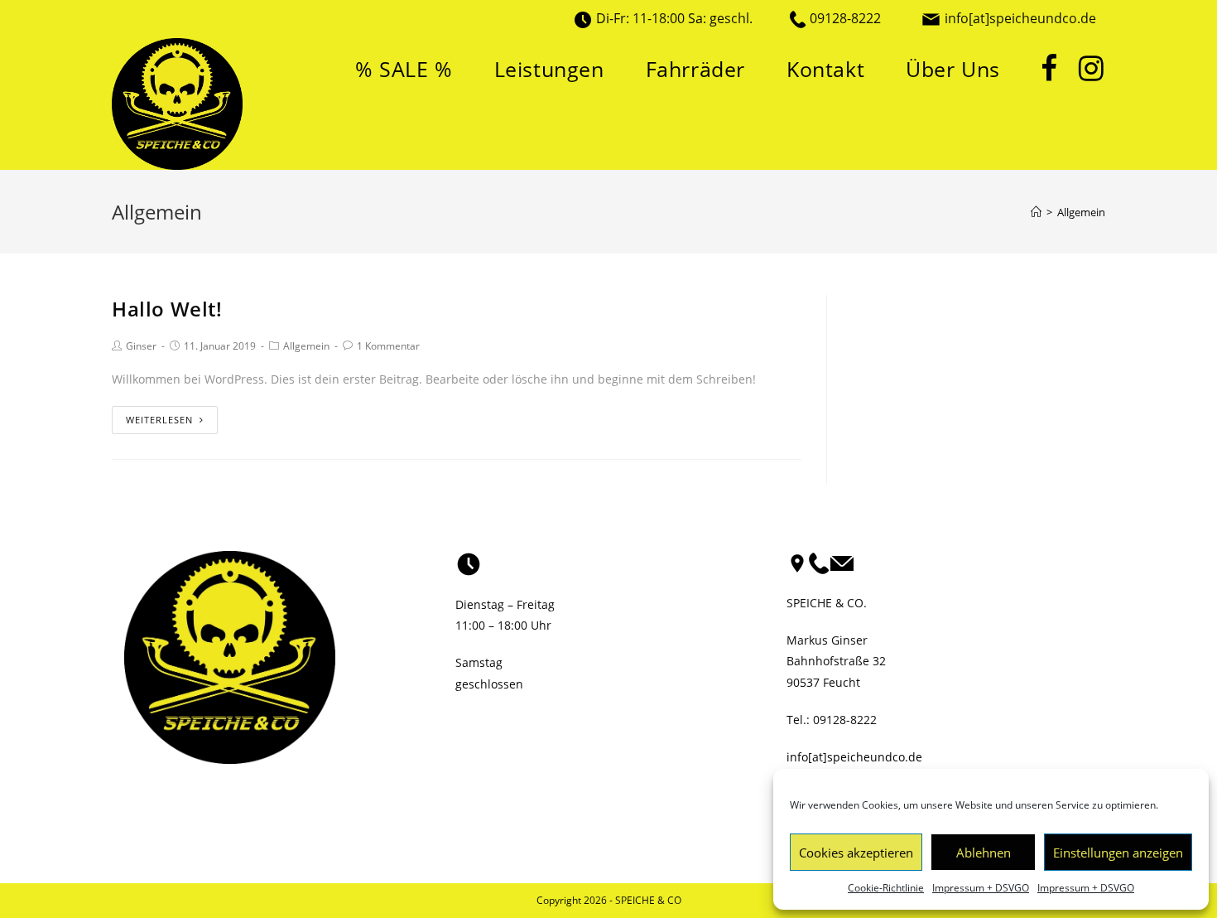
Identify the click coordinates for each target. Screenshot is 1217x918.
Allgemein (306, 346)
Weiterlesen (159, 419)
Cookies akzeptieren (856, 852)
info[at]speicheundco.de (1020, 18)
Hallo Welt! (167, 308)
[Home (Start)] (1036, 212)
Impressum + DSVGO (980, 888)
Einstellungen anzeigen (1118, 852)
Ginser (141, 346)
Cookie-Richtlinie (886, 888)
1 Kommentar (388, 346)
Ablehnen (983, 852)
